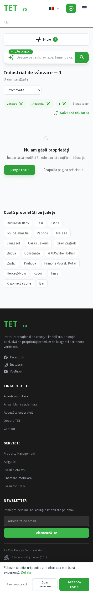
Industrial (41, 104)
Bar (42, 283)
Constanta (32, 253)
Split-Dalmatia (18, 233)
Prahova (30, 263)
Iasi (40, 223)
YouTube (16, 371)
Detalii (26, 572)
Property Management (19, 454)
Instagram (17, 364)
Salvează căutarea (71, 113)
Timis (54, 273)
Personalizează (17, 584)
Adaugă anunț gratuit (18, 412)
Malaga (61, 233)
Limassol (13, 243)
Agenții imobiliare (16, 396)
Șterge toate (80, 103)
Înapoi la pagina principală (63, 170)
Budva (11, 253)
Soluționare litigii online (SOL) (25, 557)
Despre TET (12, 421)
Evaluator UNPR (14, 486)
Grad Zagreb (66, 243)
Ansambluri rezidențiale (20, 404)
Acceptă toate (74, 584)
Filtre (46, 39)
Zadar (11, 263)
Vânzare (15, 104)
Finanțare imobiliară (18, 478)
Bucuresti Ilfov (18, 223)
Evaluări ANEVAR (15, 470)
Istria (55, 223)
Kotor (38, 273)
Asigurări (10, 462)
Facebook (17, 357)
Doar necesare (45, 584)
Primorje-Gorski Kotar (60, 263)
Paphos (42, 233)
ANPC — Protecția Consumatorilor (23, 550)
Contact (9, 429)
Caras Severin (38, 243)
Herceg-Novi (16, 273)
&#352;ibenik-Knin (61, 253)
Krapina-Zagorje (19, 283)
